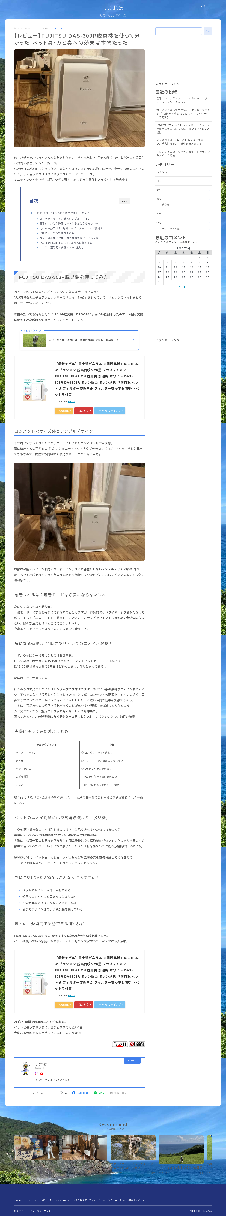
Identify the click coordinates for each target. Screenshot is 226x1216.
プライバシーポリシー (41, 1211)
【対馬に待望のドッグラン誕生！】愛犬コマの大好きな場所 (183, 154)
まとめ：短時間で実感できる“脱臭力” (62, 247)
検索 (207, 31)
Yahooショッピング (110, 410)
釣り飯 (166, 204)
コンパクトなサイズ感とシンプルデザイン (65, 218)
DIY (158, 214)
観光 (159, 223)
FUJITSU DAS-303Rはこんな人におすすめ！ (67, 242)
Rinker (71, 401)
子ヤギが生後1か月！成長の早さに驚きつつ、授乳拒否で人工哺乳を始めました (181, 142)
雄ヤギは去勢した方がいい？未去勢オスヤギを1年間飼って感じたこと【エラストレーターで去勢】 (183, 114)
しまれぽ (113, 8)
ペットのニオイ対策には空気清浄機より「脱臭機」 (70, 238)
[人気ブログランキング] (137, 1044)
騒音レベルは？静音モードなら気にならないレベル (70, 223)
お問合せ (18, 1211)
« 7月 (181, 286)
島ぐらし (161, 172)
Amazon (64, 410)
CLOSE (124, 201)
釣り (159, 199)
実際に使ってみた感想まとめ (57, 233)
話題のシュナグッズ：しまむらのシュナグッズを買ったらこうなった (183, 100)
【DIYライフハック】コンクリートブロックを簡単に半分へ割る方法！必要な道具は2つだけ (182, 129)
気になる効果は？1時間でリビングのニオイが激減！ (71, 228)
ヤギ (159, 190)
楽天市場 (84, 410)
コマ (60, 29)
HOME (18, 1200)
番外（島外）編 (171, 229)
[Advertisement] (183, 60)
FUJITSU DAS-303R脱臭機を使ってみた (63, 213)
